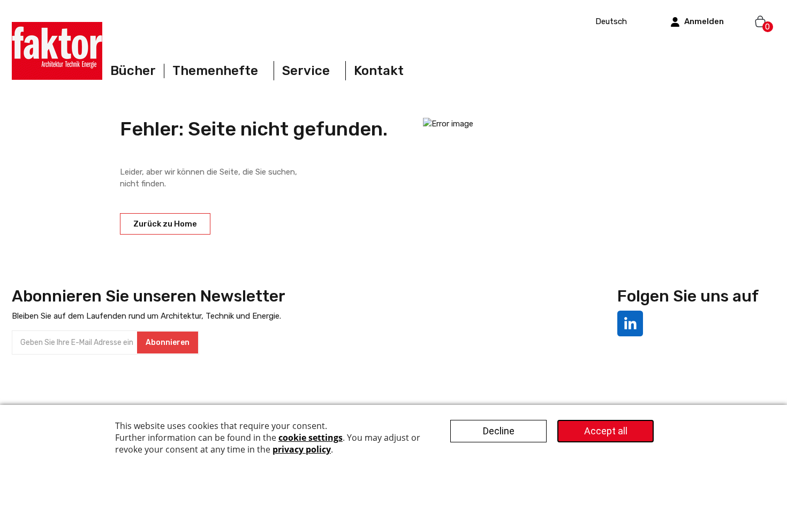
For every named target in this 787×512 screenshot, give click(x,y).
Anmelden (704, 21)
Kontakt (379, 71)
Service (306, 70)
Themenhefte (215, 70)
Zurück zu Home (165, 224)
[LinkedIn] (630, 323)
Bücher (133, 71)
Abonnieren (168, 342)
